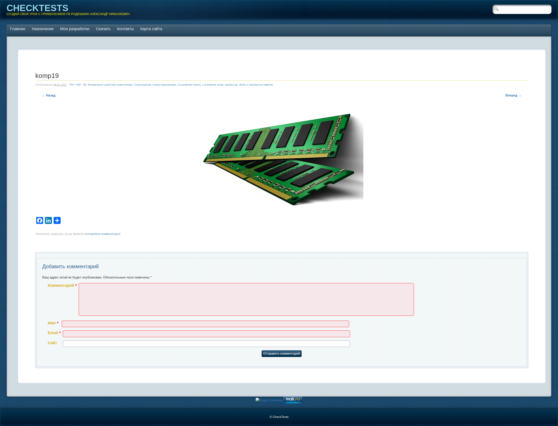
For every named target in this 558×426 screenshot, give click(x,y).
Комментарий (62, 285)
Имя (53, 323)
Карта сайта (151, 29)
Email (54, 333)
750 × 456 (75, 84)
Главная (17, 29)
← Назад (49, 95)
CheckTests (37, 8)
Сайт (52, 343)
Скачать (103, 29)
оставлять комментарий (103, 233)
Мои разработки (74, 29)
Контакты (125, 29)
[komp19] (281, 159)
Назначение (43, 29)
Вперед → (513, 95)
